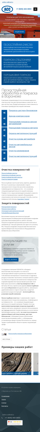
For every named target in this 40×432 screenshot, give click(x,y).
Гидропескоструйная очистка (11, 175)
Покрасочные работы (9, 209)
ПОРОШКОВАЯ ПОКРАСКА (17, 74)
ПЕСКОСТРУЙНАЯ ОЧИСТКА (18, 44)
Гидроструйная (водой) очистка (12, 177)
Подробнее (19, 32)
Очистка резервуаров (19, 150)
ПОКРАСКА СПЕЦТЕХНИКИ (17, 59)
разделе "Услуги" (23, 199)
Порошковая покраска (9, 207)
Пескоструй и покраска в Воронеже (20, 333)
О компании (5, 396)
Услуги (4, 399)
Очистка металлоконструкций (23, 156)
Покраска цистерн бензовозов (23, 110)
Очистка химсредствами (10, 179)
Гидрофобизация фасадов (10, 213)
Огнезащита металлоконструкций (13, 211)
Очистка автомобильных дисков (20, 145)
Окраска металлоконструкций (23, 133)
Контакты (5, 406)
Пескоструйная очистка (9, 173)
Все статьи (7, 339)
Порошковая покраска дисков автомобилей (23, 122)
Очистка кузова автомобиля (22, 139)
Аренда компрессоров (19, 116)
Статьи (4, 403)
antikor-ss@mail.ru (7, 2)
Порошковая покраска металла (23, 128)
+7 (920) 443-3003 (23, 9)
